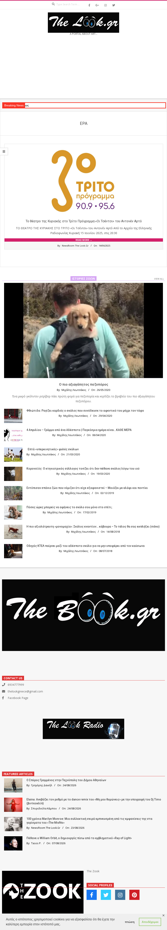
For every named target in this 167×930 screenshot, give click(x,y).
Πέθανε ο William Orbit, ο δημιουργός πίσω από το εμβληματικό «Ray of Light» (79, 838)
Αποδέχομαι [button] (150, 921)
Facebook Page (18, 698)
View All (159, 278)
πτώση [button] (130, 921)
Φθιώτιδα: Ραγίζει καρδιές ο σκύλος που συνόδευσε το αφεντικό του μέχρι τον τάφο (85, 410)
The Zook (93, 871)
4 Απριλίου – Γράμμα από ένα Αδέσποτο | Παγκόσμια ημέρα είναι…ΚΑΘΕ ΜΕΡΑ (79, 430)
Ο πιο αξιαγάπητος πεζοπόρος (83, 384)
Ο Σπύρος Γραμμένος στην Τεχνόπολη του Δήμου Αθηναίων (66, 780)
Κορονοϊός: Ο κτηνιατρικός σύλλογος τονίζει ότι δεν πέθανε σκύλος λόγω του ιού (83, 468)
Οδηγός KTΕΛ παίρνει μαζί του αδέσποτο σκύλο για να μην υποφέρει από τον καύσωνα (85, 545)
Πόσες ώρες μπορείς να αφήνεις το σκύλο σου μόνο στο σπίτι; (69, 507)
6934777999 (16, 685)
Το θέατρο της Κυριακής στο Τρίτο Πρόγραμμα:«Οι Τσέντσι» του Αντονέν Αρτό (84, 221)
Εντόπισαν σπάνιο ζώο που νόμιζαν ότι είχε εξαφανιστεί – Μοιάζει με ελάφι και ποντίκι (87, 488)
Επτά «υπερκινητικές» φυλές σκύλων (53, 449)
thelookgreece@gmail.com (25, 691)
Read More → (84, 239)
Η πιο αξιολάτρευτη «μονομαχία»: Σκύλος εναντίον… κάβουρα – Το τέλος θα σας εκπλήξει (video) (93, 526)
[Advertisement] (83, 68)
